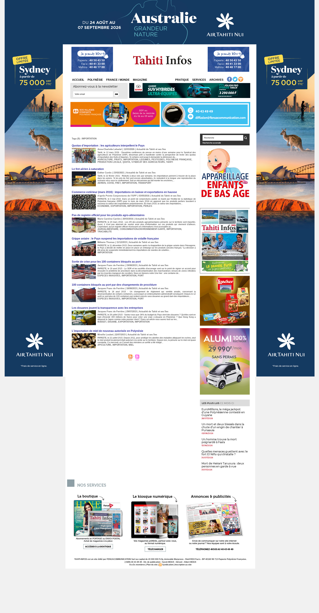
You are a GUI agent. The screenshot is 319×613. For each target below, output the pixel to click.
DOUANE (112, 322)
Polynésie (95, 79)
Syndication (167, 565)
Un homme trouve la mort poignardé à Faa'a (219, 441)
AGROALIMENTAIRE (108, 229)
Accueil (78, 79)
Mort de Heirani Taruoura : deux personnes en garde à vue (223, 465)
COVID (110, 183)
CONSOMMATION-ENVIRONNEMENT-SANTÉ (142, 229)
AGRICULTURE (105, 159)
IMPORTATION (130, 159)
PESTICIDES (158, 159)
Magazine (140, 79)
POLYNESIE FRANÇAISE (179, 159)
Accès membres (137, 565)
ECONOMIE (103, 206)
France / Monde (118, 79)
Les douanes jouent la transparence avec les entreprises (107, 307)
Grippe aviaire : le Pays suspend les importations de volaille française (115, 238)
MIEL (131, 345)
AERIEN (102, 183)
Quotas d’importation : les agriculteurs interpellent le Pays (108, 145)
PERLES (147, 206)
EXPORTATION (118, 206)
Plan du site (152, 565)
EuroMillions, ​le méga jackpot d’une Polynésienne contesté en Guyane (223, 412)
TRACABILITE (105, 231)
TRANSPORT (144, 183)
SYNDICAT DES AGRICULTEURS (148, 162)
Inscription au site (183, 565)
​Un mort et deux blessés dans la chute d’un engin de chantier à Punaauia (223, 427)
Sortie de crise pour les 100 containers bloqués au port (106, 261)
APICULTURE (104, 345)
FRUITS (118, 159)
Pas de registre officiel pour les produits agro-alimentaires (108, 215)
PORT (141, 275)
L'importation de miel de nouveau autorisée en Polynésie (107, 331)
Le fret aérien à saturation (88, 169)
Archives (216, 79)
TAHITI (169, 162)
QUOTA (126, 162)
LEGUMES (144, 159)
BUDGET (102, 322)
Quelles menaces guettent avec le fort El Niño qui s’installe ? (225, 453)
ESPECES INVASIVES (109, 275)
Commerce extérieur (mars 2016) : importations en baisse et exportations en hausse (124, 192)
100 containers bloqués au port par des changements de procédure (114, 284)
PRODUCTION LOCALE (109, 162)
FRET (118, 183)
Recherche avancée (212, 142)
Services (199, 79)
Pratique (182, 79)
